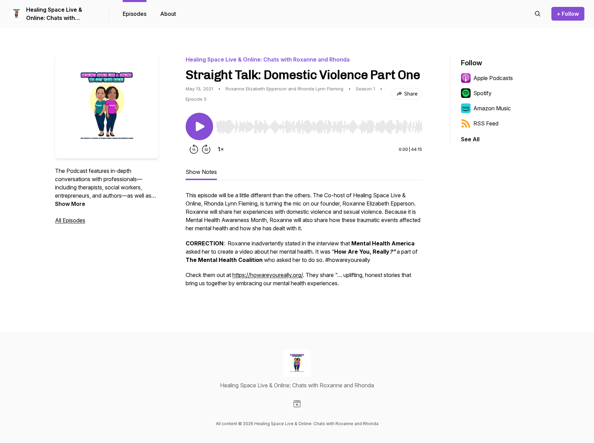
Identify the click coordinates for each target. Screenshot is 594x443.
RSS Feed (485, 123)
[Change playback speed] (221, 149)
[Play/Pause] (199, 126)
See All (470, 139)
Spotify (482, 93)
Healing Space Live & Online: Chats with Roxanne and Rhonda (54, 14)
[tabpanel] (304, 242)
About (168, 13)
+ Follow (568, 13)
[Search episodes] (537, 14)
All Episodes (70, 220)
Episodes (134, 13)
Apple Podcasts (493, 78)
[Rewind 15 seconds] (194, 149)
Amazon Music (492, 108)
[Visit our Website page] (297, 403)
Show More (70, 203)
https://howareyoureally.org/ (267, 275)
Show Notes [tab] (201, 171)
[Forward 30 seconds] (206, 149)
